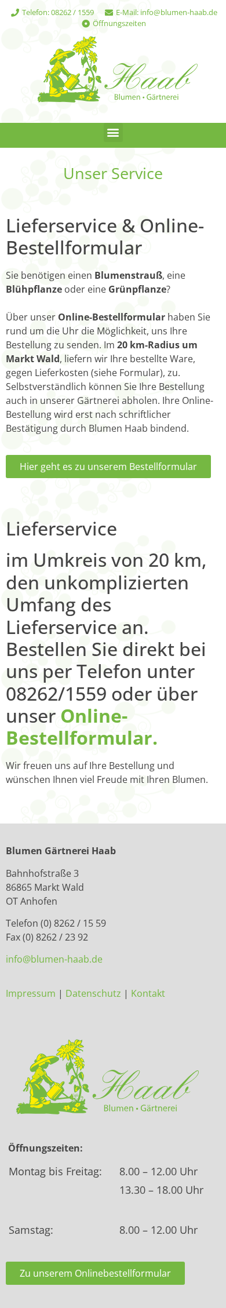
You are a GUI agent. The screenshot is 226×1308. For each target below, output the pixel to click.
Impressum (31, 993)
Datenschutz (93, 993)
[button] (113, 132)
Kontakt (148, 993)
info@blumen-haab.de (54, 959)
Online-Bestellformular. (82, 726)
